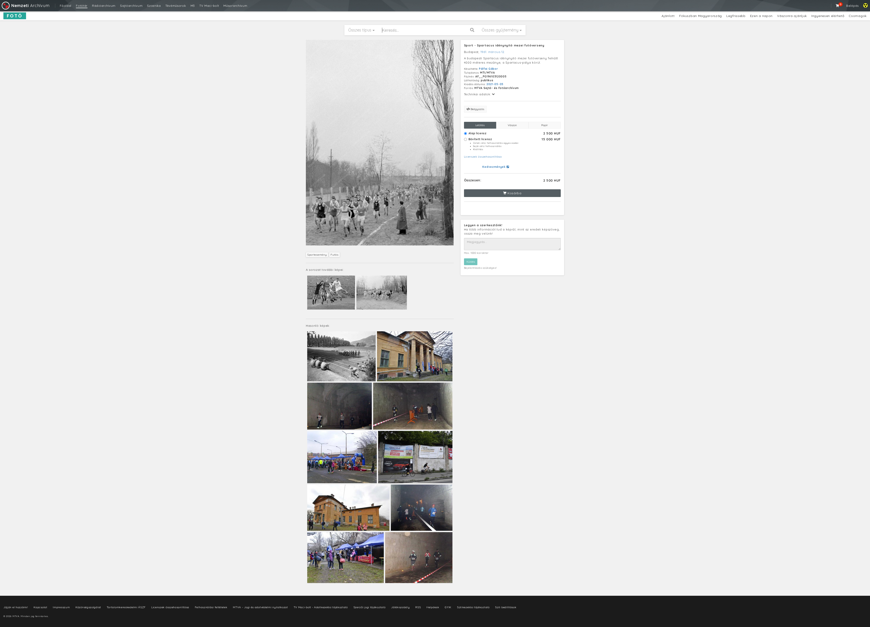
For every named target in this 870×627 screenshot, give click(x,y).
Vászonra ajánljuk (792, 16)
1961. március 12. (493, 52)
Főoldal (65, 5)
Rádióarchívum (104, 5)
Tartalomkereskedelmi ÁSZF (126, 607)
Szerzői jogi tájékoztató (369, 607)
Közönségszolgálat (88, 607)
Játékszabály (400, 607)
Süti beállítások (505, 607)
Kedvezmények (494, 166)
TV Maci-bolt (209, 5)
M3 (193, 5)
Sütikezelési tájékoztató (473, 607)
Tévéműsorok (175, 5)
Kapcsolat (40, 607)
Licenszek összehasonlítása (483, 156)
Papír (544, 125)
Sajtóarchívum (131, 5)
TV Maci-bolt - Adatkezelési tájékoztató (321, 607)
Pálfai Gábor (488, 68)
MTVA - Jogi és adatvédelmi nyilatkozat (260, 607)
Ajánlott (668, 16)
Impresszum (61, 607)
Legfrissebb (736, 16)
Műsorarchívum (235, 5)
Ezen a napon (761, 16)
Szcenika (154, 5)
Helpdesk (432, 607)
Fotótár (81, 5)
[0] (837, 5)
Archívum (30, 5)
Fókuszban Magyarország (700, 16)
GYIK (448, 607)
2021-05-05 (494, 84)
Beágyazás (477, 109)
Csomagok (858, 16)
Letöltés (480, 125)
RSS (418, 607)
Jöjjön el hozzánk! (15, 607)
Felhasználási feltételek (211, 607)
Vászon (512, 125)
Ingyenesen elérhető (827, 16)
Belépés (852, 5)
